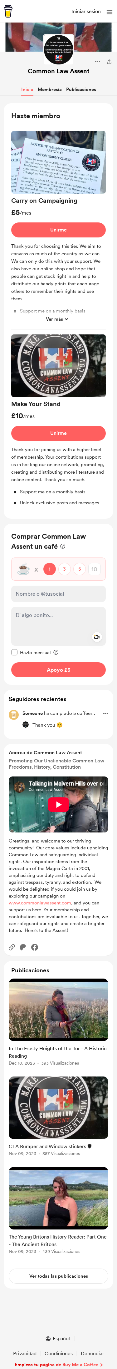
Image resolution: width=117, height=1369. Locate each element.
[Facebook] (34, 947)
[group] (58, 230)
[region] (58, 311)
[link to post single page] (58, 1023)
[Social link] (12, 947)
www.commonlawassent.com (40, 903)
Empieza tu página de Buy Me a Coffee (56, 1364)
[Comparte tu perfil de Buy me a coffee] (109, 62)
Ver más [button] (54, 319)
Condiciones (59, 1353)
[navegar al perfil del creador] (58, 49)
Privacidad (25, 1353)
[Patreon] (23, 947)
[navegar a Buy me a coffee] (8, 11)
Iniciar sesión (86, 11)
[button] (109, 12)
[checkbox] (31, 652)
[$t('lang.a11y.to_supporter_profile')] (25, 724)
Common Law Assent (59, 71)
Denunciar (92, 1353)
